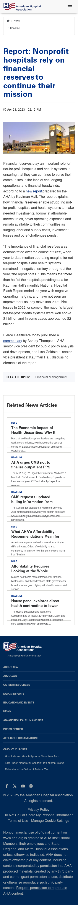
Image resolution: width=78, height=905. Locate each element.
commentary (12, 340)
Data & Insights (13, 693)
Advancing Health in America (23, 720)
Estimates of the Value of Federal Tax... (27, 769)
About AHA (10, 667)
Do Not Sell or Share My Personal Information (38, 814)
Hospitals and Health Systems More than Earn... (33, 756)
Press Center (13, 729)
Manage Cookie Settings (50, 820)
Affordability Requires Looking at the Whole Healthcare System (30, 570)
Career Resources (16, 685)
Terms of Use (18, 820)
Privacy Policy (38, 809)
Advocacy (10, 676)
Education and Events (18, 702)
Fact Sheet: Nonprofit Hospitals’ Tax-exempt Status (34, 762)
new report (34, 191)
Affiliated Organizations (20, 738)
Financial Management (51, 376)
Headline (15, 28)
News (17, 20)
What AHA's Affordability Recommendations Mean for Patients (35, 536)
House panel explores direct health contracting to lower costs (35, 605)
